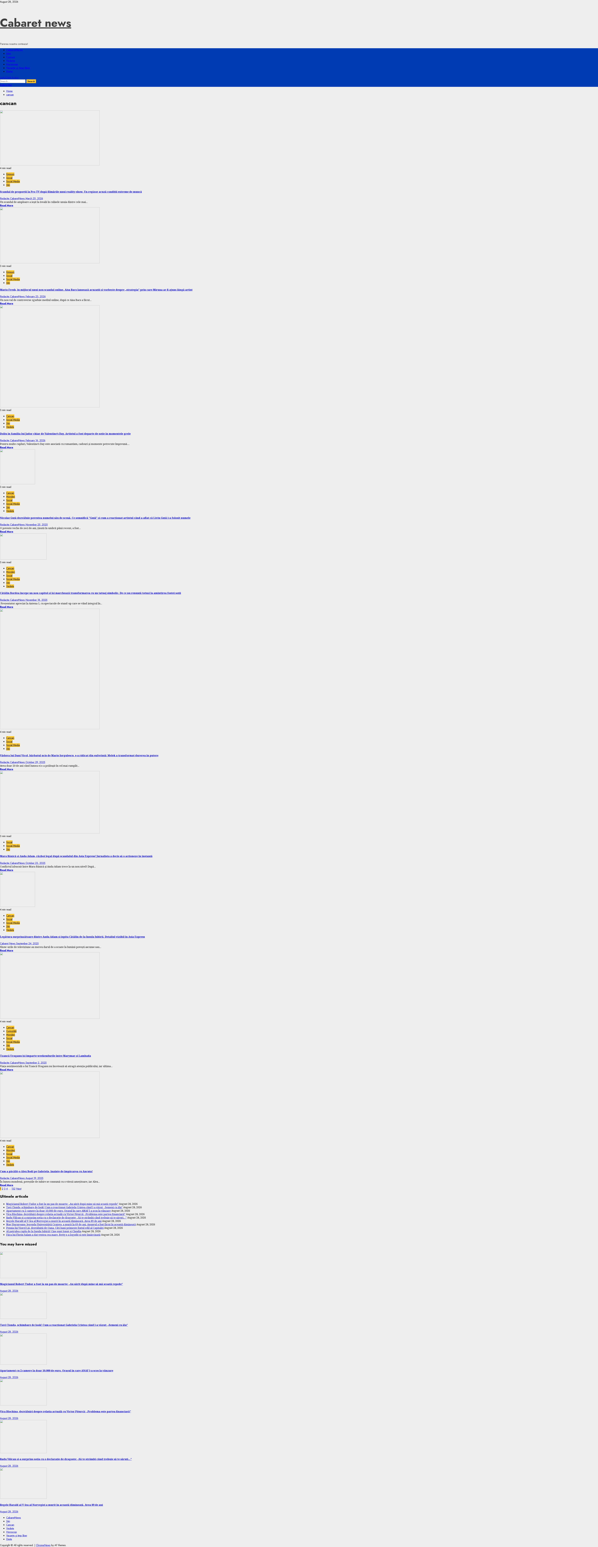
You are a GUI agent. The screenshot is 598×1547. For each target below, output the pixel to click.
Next (18, 1189)
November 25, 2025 (37, 524)
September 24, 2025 (27, 943)
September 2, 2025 (36, 1062)
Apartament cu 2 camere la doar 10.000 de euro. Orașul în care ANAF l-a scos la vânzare (58, 1210)
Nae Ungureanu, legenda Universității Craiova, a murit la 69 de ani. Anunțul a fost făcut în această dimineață (71, 1224)
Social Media (13, 181)
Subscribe (6, 85)
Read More (6, 205)
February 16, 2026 (35, 440)
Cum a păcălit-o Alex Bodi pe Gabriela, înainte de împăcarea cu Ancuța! (46, 1171)
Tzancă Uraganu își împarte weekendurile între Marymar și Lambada (45, 1055)
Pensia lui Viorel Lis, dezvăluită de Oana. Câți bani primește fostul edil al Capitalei (55, 1228)
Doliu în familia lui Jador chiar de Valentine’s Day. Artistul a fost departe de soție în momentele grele (65, 433)
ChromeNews (43, 1545)
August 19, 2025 (34, 1178)
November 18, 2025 (36, 600)
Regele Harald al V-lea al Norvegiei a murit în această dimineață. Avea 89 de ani (54, 1221)
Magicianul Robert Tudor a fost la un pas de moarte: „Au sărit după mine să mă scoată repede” (62, 1204)
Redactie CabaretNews (13, 198)
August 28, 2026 (9, 1291)
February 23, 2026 (36, 296)
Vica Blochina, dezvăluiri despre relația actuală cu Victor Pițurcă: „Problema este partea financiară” (65, 1214)
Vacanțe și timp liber (18, 68)
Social (9, 178)
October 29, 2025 (35, 762)
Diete (9, 71)
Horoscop (12, 64)
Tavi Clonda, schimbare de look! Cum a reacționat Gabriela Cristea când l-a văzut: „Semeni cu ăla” (64, 1207)
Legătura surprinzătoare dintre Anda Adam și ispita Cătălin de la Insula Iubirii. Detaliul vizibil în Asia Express (72, 936)
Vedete (10, 61)
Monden (10, 496)
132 (13, 1189)
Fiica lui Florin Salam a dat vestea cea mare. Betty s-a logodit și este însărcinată (53, 1234)
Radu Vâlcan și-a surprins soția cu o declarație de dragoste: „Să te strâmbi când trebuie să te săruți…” (66, 1217)
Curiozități (11, 1031)
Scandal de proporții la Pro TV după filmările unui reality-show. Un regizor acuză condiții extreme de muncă (71, 191)
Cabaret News (8, 943)
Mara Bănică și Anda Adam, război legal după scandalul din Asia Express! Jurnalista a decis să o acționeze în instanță (76, 856)
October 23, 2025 (35, 863)
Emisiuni (10, 174)
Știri (8, 53)
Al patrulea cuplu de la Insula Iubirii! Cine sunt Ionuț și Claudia (43, 1231)
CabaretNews (14, 50)
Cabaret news (35, 23)
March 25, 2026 (34, 198)
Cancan (10, 57)
